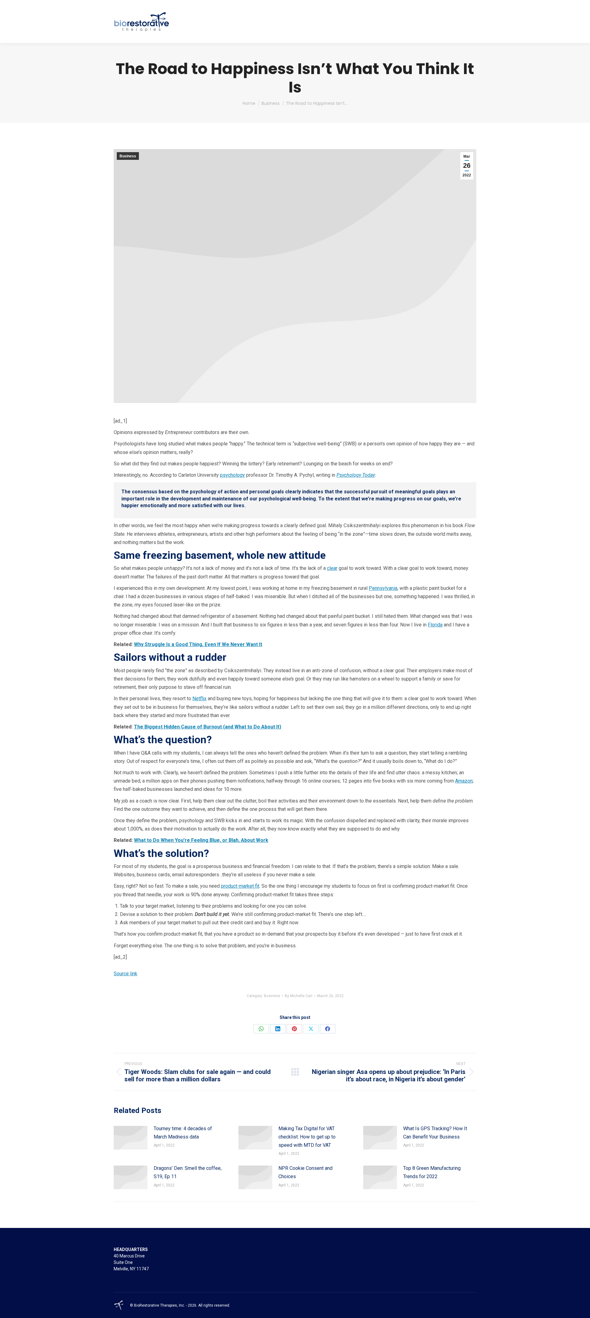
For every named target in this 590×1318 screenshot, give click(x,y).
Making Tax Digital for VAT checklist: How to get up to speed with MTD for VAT (307, 1137)
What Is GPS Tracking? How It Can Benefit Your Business (435, 1133)
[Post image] (131, 1138)
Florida (435, 625)
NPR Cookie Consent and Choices (305, 1172)
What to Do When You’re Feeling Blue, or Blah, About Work (201, 840)
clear (332, 568)
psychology (232, 475)
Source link (125, 974)
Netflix (199, 698)
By (299, 996)
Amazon (464, 781)
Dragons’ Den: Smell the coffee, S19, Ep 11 (188, 1172)
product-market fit (240, 886)
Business (128, 156)
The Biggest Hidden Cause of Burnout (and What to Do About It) (207, 727)
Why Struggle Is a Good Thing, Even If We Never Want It (198, 644)
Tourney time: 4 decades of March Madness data (183, 1133)
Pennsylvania (383, 588)
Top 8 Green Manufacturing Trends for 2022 (432, 1172)
